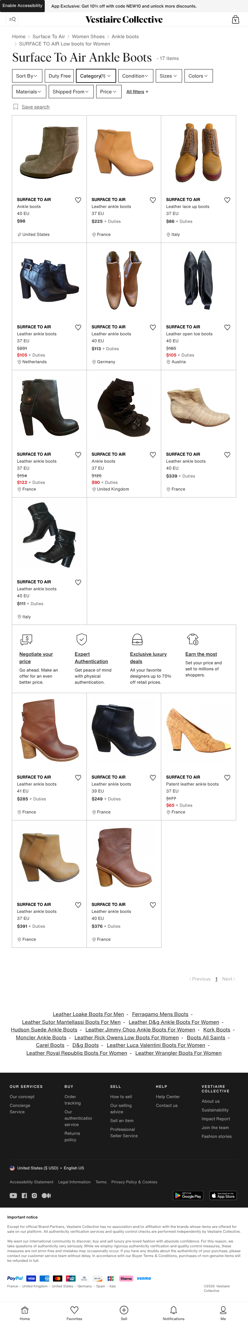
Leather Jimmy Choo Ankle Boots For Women (140, 1030)
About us (211, 1101)
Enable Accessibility (22, 5)
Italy (112, 1286)
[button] (235, 19)
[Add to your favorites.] (78, 200)
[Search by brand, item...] (12, 19)
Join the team (215, 1128)
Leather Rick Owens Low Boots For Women (126, 1037)
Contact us (167, 1105)
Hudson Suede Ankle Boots (44, 1030)
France (12, 1286)
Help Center (168, 1097)
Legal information (74, 1182)
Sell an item (121, 1121)
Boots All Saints (206, 1037)
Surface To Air (48, 36)
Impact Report (216, 1119)
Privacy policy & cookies (134, 1182)
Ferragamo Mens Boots (160, 1014)
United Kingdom (35, 1286)
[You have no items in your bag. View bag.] (235, 19)
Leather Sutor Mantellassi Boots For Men (71, 1022)
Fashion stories (217, 1136)
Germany (84, 1286)
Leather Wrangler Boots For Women (178, 1053)
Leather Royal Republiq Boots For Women (76, 1053)
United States (62, 1286)
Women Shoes (88, 36)
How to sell (121, 1097)
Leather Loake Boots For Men (88, 1014)
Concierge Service (20, 1108)
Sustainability (215, 1110)
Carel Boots (50, 1045)
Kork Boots (216, 1030)
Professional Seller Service (124, 1132)
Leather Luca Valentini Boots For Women (156, 1045)
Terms (100, 1182)
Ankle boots (125, 36)
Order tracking (72, 1100)
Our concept (22, 1097)
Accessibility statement (31, 1182)
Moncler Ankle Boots (41, 1037)
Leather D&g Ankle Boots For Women (174, 1022)
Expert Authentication (91, 657)
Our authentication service (78, 1118)
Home (18, 36)
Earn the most (201, 654)
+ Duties (112, 221)
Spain (100, 1286)
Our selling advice (121, 1108)
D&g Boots (86, 1045)
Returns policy (72, 1136)
